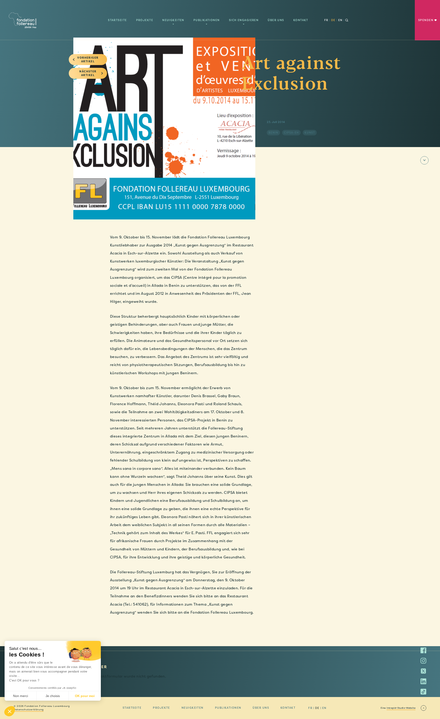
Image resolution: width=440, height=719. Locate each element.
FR (326, 20)
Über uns (276, 20)
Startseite (117, 20)
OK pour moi (85, 696)
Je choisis (53, 696)
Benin (273, 132)
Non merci (20, 696)
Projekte (144, 20)
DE (333, 20)
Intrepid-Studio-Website (401, 708)
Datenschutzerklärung (29, 709)
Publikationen (206, 20)
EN (340, 20)
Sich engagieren (244, 20)
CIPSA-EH (291, 132)
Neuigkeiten (173, 20)
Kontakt (300, 20)
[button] (9, 711)
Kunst (310, 132)
